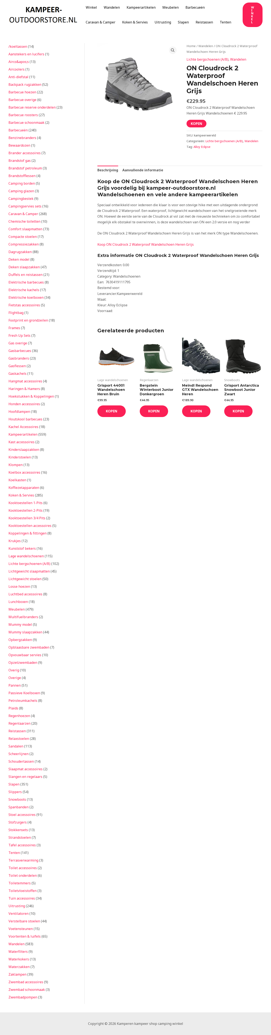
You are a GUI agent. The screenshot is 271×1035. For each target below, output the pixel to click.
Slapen (183, 22)
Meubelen (170, 7)
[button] (253, 15)
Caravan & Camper (100, 22)
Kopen (196, 123)
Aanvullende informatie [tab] (142, 170)
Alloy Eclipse (202, 147)
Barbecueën (195, 7)
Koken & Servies (135, 22)
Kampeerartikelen (141, 7)
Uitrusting (163, 22)
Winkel (91, 7)
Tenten (225, 22)
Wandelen (112, 7)
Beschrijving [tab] (107, 170)
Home (191, 46)
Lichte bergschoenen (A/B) (207, 59)
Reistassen (204, 22)
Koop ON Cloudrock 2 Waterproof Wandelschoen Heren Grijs (145, 244)
